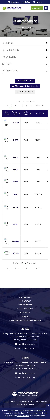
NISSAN (38, 140)
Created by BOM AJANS (25, 404)
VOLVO (38, 241)
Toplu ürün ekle (26, 81)
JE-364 (15, 182)
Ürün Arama (36, 8)
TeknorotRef (15, 113)
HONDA (38, 208)
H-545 (15, 225)
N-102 (15, 140)
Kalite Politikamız (25, 309)
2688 (37, 106)
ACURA (38, 225)
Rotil (26, 123)
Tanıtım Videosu (25, 305)
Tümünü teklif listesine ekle (26, 86)
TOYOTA (38, 195)
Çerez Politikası (23, 416)
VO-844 (15, 241)
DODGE (38, 123)
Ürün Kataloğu (25, 297)
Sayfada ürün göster (25, 263)
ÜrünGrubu (26, 113)
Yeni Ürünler (25, 301)
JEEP (38, 158)
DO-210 (16, 123)
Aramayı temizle (26, 92)
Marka (38, 113)
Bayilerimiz (25, 313)
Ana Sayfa (19, 28)
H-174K (15, 208)
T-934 (15, 195)
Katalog (31, 28)
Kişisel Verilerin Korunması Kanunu (25, 321)
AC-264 (16, 253)
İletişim (25, 317)
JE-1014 (15, 158)
